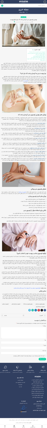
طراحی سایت (28, 422)
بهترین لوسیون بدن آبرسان (40, 304)
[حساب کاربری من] (2, 2)
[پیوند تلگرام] (29, 310)
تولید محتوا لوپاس (27, 22)
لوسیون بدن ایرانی (5, 304)
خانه (27, 12)
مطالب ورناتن (22, 12)
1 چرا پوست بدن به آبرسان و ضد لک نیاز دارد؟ (37, 52)
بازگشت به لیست (23, 315)
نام (45, 340)
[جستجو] (2, 6)
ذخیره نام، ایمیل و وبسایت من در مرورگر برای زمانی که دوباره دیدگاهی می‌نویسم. (29, 356)
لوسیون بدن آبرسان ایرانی (16, 304)
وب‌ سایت (44, 350)
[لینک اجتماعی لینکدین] (35, 310)
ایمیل (44, 345)
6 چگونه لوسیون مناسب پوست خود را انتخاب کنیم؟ (36, 59)
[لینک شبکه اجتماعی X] (42, 310)
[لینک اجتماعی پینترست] (39, 310)
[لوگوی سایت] (23, 1)
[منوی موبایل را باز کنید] (45, 2)
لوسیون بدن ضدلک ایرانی (40, 306)
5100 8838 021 (39, 406)
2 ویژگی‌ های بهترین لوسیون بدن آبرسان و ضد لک (36, 53)
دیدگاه (44, 326)
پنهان (33, 49)
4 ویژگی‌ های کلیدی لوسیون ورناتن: (39, 56)
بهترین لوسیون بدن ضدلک (27, 304)
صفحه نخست (20, 380)
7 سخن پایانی (42, 60)
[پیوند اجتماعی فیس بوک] (45, 310)
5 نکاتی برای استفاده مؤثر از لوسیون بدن (38, 57)
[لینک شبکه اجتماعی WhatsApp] (32, 310)
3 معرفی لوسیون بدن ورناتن (40, 54)
